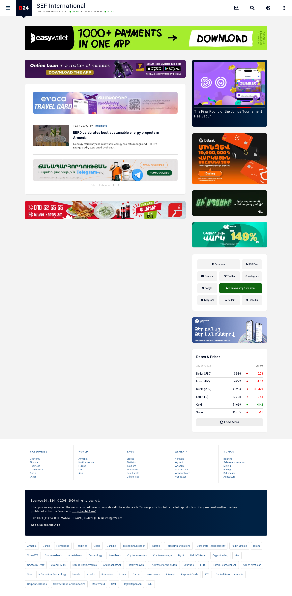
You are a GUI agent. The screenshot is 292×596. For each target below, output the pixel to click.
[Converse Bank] (229, 330)
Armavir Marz (182, 473)
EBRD (203, 564)
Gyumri (179, 462)
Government (36, 469)
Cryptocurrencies (137, 555)
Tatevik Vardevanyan (225, 564)
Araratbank (114, 555)
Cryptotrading (220, 555)
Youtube (208, 276)
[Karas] (105, 210)
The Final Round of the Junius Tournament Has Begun (228, 113)
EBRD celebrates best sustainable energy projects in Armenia (116, 135)
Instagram (253, 276)
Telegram (208, 300)
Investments (153, 574)
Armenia (83, 458)
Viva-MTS (33, 555)
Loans (123, 574)
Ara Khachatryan (112, 564)
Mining (227, 466)
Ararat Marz (181, 469)
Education (107, 574)
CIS (80, 469)
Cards (136, 574)
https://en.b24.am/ (84, 511)
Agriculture (229, 476)
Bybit (181, 555)
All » (150, 583)
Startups (189, 564)
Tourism (131, 466)
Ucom (97, 545)
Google (208, 288)
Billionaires (229, 473)
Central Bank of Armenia (229, 574)
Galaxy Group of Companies (69, 583)
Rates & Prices (208, 357)
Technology (95, 555)
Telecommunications (178, 545)
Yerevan (179, 458)
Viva (237, 555)
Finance (34, 462)
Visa (29, 574)
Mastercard (98, 583)
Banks (46, 545)
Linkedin (253, 300)
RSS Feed (253, 264)
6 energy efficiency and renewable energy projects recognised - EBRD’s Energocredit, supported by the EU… (115, 145)
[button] (201, 107)
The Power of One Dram (164, 564)
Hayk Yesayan (136, 564)
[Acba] (229, 234)
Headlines (81, 545)
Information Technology (52, 574)
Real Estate (133, 473)
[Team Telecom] (105, 103)
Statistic (131, 462)
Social (33, 473)
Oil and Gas (133, 476)
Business (101, 126)
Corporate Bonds (37, 583)
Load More (231, 422)
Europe (82, 466)
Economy (35, 458)
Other (33, 476)
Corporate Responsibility (211, 545)
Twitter (231, 276)
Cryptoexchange (162, 555)
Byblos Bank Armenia (85, 564)
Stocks (130, 458)
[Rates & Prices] (236, 8)
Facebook (219, 264)
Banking (227, 458)
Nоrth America (86, 462)
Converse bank (53, 555)
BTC (207, 574)
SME (114, 583)
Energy (227, 469)
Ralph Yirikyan (198, 555)
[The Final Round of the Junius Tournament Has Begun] (229, 83)
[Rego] (105, 170)
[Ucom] (229, 203)
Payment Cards (189, 574)
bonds (76, 574)
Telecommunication (234, 462)
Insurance (132, 469)
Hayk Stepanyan (132, 583)
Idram (256, 545)
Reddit (231, 300)
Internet (170, 574)
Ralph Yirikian (239, 545)
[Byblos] (105, 69)
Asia (80, 473)
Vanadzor (180, 476)
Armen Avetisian (252, 564)
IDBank (156, 545)
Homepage (62, 545)
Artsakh (179, 466)
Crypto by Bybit (35, 564)
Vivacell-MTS (58, 564)
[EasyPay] (146, 38)
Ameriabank (75, 555)
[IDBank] (229, 158)
